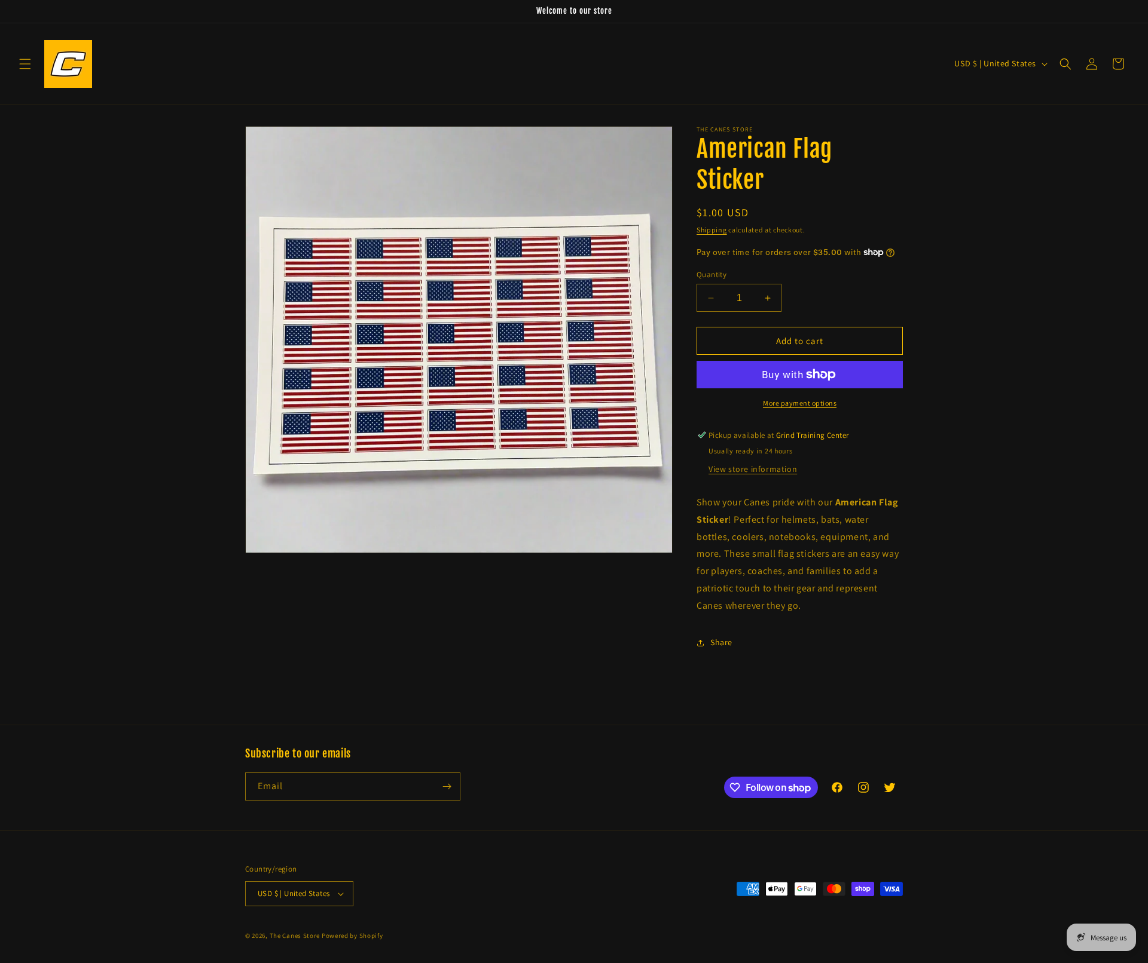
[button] (25, 64)
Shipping (712, 229)
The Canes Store (295, 935)
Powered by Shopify (352, 935)
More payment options (799, 402)
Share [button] (721, 642)
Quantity (711, 274)
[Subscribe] (446, 786)
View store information (753, 469)
